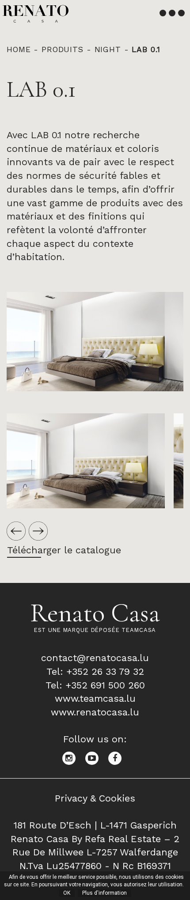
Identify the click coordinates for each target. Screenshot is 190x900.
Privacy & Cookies (95, 798)
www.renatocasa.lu (95, 712)
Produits (63, 49)
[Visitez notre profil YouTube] (96, 757)
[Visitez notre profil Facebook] (118, 757)
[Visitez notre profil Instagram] (73, 757)
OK (66, 893)
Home (18, 49)
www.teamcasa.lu (95, 698)
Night (108, 49)
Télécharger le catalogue (64, 550)
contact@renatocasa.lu (95, 657)
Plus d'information (104, 893)
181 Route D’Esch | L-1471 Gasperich (95, 825)
